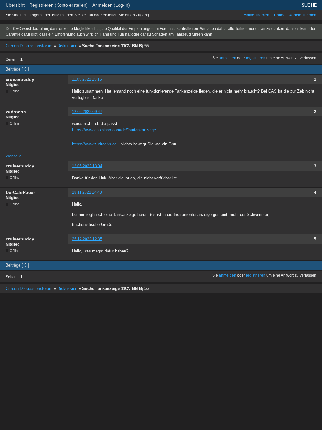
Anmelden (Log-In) (111, 5)
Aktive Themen (256, 15)
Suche (309, 5)
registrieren (255, 58)
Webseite (14, 156)
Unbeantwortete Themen (295, 15)
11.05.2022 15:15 (87, 79)
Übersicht (15, 5)
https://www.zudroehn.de (94, 144)
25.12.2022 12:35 (87, 239)
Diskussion (67, 45)
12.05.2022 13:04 (87, 166)
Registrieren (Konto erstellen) (58, 5)
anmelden (227, 58)
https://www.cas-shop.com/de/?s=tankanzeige (114, 129)
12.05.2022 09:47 (87, 112)
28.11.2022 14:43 (87, 192)
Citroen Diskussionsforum (29, 45)
